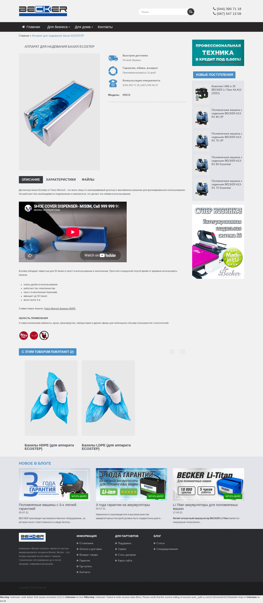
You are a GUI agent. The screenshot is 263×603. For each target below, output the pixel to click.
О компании (86, 543)
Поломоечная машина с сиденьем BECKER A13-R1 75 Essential (227, 184)
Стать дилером (127, 554)
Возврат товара (89, 554)
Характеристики (61, 179)
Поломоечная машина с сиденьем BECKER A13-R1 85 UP (227, 113)
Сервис (122, 549)
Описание (31, 179)
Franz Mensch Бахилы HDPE (59, 308)
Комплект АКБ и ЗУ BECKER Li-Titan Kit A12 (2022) (226, 90)
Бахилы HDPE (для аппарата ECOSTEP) (49, 447)
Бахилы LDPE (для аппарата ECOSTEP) (106, 447)
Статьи (161, 543)
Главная (24, 35)
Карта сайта (125, 560)
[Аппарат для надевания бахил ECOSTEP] (59, 111)
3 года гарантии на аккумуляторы (123, 505)
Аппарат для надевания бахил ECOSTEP (58, 35)
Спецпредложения (167, 549)
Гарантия (85, 560)
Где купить (86, 566)
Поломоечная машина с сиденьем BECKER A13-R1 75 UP (227, 137)
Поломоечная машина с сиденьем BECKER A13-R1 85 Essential (227, 161)
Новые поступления (214, 74)
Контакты (85, 572)
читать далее (79, 496)
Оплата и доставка (91, 549)
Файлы (88, 179)
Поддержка (124, 543)
